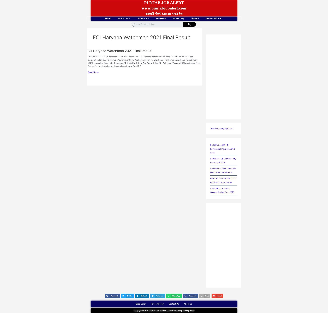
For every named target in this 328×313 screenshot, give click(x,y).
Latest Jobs (124, 18)
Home (108, 18)
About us (188, 304)
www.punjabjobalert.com (164, 8)
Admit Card (143, 18)
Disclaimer (141, 304)
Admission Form (213, 18)
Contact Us (174, 304)
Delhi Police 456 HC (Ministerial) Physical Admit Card (222, 149)
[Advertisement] (144, 105)
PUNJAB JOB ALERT (164, 2)
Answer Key (178, 18)
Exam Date (161, 18)
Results (195, 18)
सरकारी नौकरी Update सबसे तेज (164, 13)
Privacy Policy (157, 304)
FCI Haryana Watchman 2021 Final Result (119, 51)
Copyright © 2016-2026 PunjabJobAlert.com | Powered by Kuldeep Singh (164, 310)
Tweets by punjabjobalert (221, 128)
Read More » (93, 72)
